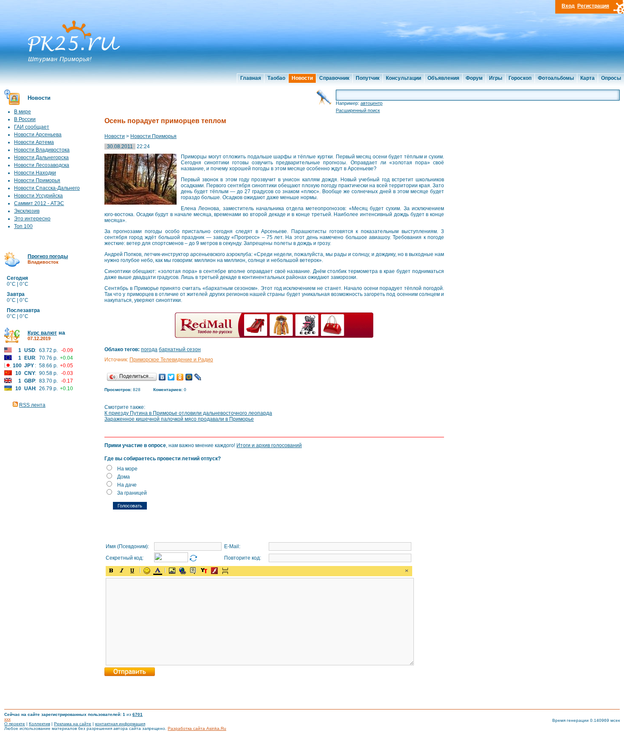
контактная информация (120, 723)
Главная (250, 78)
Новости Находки (35, 173)
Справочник (334, 78)
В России (25, 119)
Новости (302, 78)
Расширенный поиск (358, 110)
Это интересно (32, 219)
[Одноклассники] (180, 377)
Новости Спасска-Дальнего (47, 188)
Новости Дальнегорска (41, 158)
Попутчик (367, 78)
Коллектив (39, 723)
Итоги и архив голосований (269, 445)
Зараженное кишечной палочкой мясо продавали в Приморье (179, 419)
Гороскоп (520, 78)
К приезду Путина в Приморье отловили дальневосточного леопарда (188, 413)
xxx (7, 719)
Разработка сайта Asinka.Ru (197, 728)
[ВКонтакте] (162, 377)
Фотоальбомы (556, 78)
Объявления (443, 78)
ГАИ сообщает (31, 127)
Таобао (276, 78)
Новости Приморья (37, 180)
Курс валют (42, 333)
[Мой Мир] (189, 377)
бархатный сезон (180, 349)
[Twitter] (171, 377)
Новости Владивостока (42, 150)
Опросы (611, 78)
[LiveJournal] (198, 377)
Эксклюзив (26, 211)
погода (149, 349)
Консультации (403, 78)
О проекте (14, 723)
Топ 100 (23, 226)
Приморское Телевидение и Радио (171, 360)
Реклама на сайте (72, 723)
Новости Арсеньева (38, 135)
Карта (587, 78)
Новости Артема (34, 142)
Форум (474, 78)
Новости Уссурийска (38, 196)
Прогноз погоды (48, 256)
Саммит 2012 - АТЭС (39, 203)
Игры (495, 78)
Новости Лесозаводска (41, 165)
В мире (22, 112)
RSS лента (32, 405)
